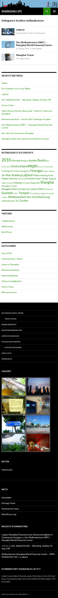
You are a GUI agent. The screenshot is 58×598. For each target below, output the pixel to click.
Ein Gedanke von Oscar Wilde (16, 88)
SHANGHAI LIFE (12, 11)
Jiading (51, 171)
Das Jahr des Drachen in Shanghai (18, 133)
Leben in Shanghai (10, 264)
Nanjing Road (47, 175)
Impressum (7, 359)
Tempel (23, 193)
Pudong (17, 182)
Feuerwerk (48, 167)
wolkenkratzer (8, 201)
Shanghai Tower (25, 55)
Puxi (23, 183)
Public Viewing (7, 183)
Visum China (8, 105)
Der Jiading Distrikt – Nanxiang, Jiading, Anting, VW (26, 99)
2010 (6, 159)
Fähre (16, 171)
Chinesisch (6, 167)
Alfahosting (7, 226)
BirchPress (7, 232)
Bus (47, 160)
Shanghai (47, 182)
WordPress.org (9, 514)
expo (32, 165)
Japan (45, 171)
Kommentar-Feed (10, 508)
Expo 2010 (7, 253)
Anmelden (6, 497)
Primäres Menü (54, 11)
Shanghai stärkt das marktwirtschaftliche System (25, 138)
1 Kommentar (39, 33)
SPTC (16, 193)
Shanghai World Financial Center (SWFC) (24, 188)
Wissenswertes (9, 292)
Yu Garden (21, 200)
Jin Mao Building (12, 175)
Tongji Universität (47, 193)
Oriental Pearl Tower (37, 178)
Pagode (52, 178)
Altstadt (15, 160)
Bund (41, 160)
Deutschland (19, 166)
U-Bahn (5, 197)
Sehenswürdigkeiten (12, 281)
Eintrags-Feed (8, 503)
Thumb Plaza (35, 193)
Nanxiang (21, 179)
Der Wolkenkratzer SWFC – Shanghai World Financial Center (34, 43)
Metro (36, 175)
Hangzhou (25, 171)
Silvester (49, 189)
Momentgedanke (10, 275)
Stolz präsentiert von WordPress (15, 594)
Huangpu (36, 170)
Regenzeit (35, 183)
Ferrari (41, 167)
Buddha (33, 160)
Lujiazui (20, 29)
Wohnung (44, 197)
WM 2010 (31, 197)
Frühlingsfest (8, 171)
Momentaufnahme (10, 270)
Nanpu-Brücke (9, 178)
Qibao (4, 83)
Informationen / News (12, 258)
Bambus (24, 160)
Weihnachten (17, 197)
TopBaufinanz (8, 221)
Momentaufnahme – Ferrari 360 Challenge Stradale (26, 119)
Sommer (8, 193)
